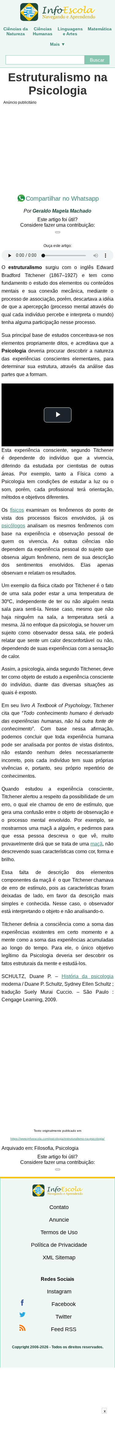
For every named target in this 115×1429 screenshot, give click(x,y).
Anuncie (59, 1220)
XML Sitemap (59, 1257)
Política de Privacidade (59, 1245)
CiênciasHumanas (42, 31)
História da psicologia (87, 976)
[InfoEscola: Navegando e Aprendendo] (57, 12)
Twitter (64, 1317)
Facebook (64, 1304)
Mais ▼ (57, 44)
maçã (96, 843)
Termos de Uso (59, 1232)
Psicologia (67, 1148)
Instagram (59, 1291)
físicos (17, 510)
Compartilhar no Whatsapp (62, 198)
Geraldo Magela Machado (62, 211)
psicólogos (13, 525)
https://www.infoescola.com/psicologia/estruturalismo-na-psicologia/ (57, 1138)
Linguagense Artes (70, 31)
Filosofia (43, 1148)
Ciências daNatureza (15, 31)
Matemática (100, 28)
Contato (59, 1207)
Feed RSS (63, 1329)
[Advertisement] (57, 1066)
